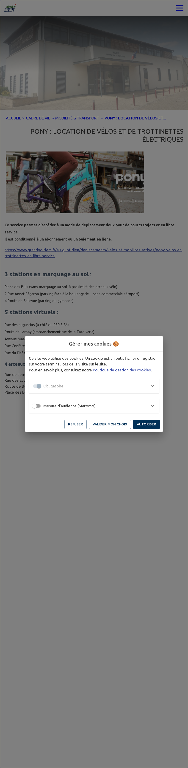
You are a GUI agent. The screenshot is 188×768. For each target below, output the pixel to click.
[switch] (34, 406)
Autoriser (146, 424)
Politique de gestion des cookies (122, 370)
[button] (94, 386)
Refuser (75, 424)
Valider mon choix (110, 424)
